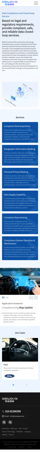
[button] (31, 297)
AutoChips (5, 428)
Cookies (29, 446)
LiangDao (27, 431)
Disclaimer (22, 446)
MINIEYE (4, 434)
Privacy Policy (12, 446)
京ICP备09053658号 (27, 442)
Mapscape (13, 428)
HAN (20, 428)
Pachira (11, 434)
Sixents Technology (8, 431)
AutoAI (25, 428)
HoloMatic (19, 431)
